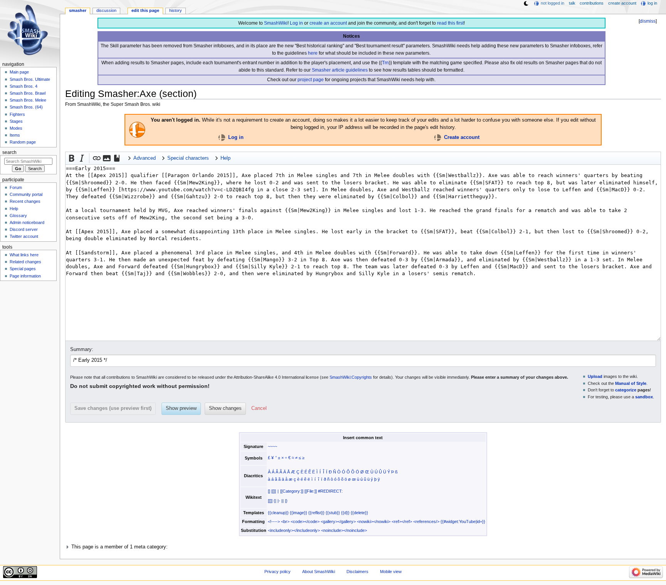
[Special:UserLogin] (222, 137)
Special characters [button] (188, 158)
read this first (450, 23)
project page (311, 79)
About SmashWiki (318, 571)
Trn (385, 62)
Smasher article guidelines (340, 70)
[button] (71, 158)
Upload (595, 376)
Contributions (592, 3)
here (313, 53)
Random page (23, 142)
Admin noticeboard (27, 222)
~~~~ (272, 446)
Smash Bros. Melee (28, 100)
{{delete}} (359, 512)
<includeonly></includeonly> (294, 530)
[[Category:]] (291, 491)
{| (275, 500)
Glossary (18, 215)
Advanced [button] (144, 158)
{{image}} (298, 512)
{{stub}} (333, 512)
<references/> (426, 521)
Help (14, 208)
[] (269, 491)
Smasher (77, 10)
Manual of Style (630, 383)
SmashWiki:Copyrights (351, 377)
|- (279, 500)
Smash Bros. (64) (26, 107)
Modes (16, 128)
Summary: (81, 349)
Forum (16, 187)
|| (282, 500)
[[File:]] (310, 491)
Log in (296, 23)
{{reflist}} (316, 512)
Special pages (23, 268)
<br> (285, 521)
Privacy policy (277, 571)
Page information (25, 276)
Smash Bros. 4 (23, 86)
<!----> (274, 521)
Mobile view (391, 571)
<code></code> (305, 521)
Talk (572, 3)
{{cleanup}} (278, 512)
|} (286, 500)
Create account (461, 137)
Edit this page (145, 10)
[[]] (273, 491)
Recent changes (25, 201)
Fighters (17, 114)
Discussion (106, 10)
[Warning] (137, 129)
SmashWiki (276, 23)
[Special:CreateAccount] (437, 137)
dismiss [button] (648, 21)
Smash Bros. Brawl (27, 93)
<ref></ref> (402, 521)
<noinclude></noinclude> (344, 530)
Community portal (26, 194)
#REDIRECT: (330, 491)
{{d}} (345, 512)
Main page (19, 72)
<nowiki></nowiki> (373, 521)
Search (9, 152)
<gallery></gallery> (338, 521)
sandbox (644, 396)
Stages (16, 121)
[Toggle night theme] (526, 3)
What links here (24, 254)
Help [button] (225, 158)
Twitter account (24, 236)
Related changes (25, 261)
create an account (328, 23)
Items (15, 135)
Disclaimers (357, 571)
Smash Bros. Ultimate (30, 79)
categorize (625, 390)
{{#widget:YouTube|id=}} (463, 521)
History (175, 10)
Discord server (24, 229)
